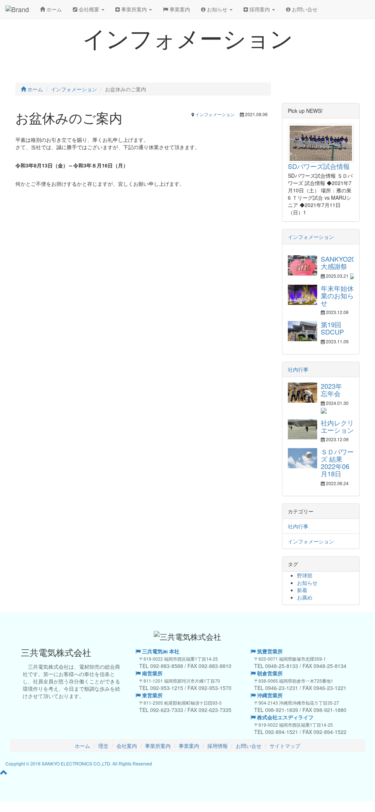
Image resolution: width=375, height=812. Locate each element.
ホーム (53, 9)
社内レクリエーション (337, 426)
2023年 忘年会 (335, 389)
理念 (103, 745)
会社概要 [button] (89, 9)
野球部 (304, 575)
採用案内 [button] (259, 9)
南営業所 (152, 673)
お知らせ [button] (217, 9)
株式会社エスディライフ (284, 717)
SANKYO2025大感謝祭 (342, 262)
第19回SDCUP (332, 328)
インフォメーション (215, 114)
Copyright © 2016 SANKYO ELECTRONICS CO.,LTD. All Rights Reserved (78, 763)
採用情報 (217, 745)
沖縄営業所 (269, 695)
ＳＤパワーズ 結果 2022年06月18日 (337, 462)
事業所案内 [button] (134, 9)
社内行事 (298, 369)
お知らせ (307, 582)
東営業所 (152, 695)
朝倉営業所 (269, 673)
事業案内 (179, 9)
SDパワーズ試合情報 (319, 166)
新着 (302, 590)
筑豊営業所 (269, 651)
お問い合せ (304, 9)
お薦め (304, 597)
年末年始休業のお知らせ (337, 295)
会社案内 (126, 745)
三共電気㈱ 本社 (160, 651)
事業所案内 (158, 745)
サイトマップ (285, 745)
